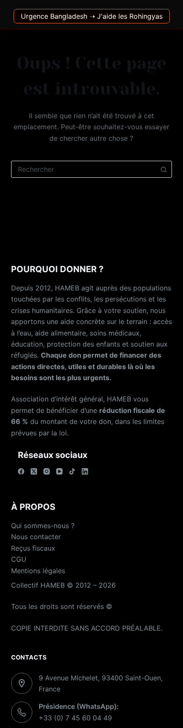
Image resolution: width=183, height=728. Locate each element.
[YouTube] (59, 471)
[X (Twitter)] (34, 471)
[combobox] (83, 169)
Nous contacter (36, 536)
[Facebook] (21, 471)
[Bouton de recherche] (163, 169)
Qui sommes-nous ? (42, 525)
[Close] (176, 7)
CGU (18, 559)
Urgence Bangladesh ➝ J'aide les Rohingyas (92, 16)
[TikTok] (72, 471)
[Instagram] (46, 471)
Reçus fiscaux (33, 548)
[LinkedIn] (85, 471)
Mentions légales (38, 570)
